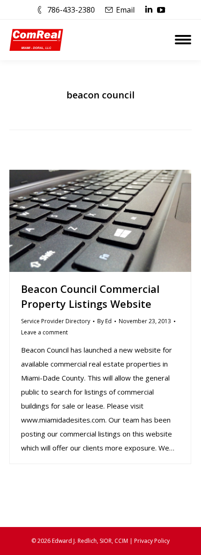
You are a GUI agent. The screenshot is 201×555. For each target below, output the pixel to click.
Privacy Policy (152, 541)
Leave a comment (44, 332)
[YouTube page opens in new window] (161, 9)
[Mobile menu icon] (183, 39)
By (104, 321)
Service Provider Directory (55, 321)
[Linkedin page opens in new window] (148, 9)
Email (125, 10)
